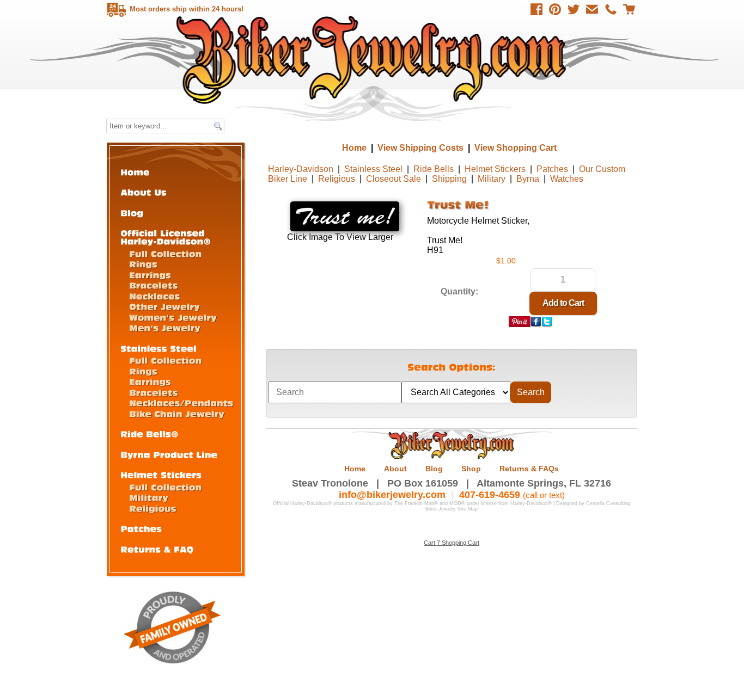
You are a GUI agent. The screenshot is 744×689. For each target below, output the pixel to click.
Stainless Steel (373, 169)
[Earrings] (150, 274)
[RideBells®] (149, 433)
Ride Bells (433, 169)
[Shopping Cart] (629, 9)
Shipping (449, 178)
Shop (471, 468)
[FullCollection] (165, 253)
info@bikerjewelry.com (392, 494)
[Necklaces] (154, 295)
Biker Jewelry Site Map (451, 509)
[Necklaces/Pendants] (181, 402)
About (395, 468)
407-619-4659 (489, 494)
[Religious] (152, 508)
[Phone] (610, 9)
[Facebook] (536, 9)
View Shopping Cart (515, 147)
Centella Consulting (608, 503)
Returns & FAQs (529, 468)
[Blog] (131, 212)
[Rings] (143, 263)
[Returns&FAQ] (156, 548)
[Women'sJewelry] (173, 317)
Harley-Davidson (300, 169)
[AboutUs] (143, 191)
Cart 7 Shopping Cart (451, 542)
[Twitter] (573, 9)
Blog (434, 468)
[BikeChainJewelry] (176, 413)
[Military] (148, 497)
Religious (336, 178)
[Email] (592, 9)
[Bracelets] (153, 285)
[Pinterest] (555, 9)
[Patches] (141, 528)
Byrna (527, 178)
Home (373, 59)
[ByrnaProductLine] (168, 454)
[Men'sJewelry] (164, 327)
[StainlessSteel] (158, 348)
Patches (552, 169)
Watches (566, 178)
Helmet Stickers (495, 169)
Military (491, 178)
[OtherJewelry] (164, 306)
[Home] (135, 171)
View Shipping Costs (420, 147)
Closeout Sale (393, 178)
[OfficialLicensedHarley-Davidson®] (165, 236)
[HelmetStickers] (161, 474)
